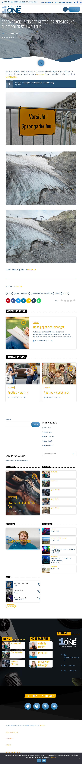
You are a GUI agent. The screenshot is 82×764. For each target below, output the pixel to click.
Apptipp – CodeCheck (56, 392)
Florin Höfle (18, 287)
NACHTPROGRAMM (54, 557)
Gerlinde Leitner (11, 76)
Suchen (8, 419)
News (4, 16)
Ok (39, 761)
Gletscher (9, 293)
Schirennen (35, 293)
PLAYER (74, 9)
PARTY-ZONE (53, 547)
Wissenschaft (12, 498)
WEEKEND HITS (53, 529)
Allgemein (11, 387)
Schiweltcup (43, 293)
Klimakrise (26, 293)
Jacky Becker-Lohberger (44, 664)
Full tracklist (10, 606)
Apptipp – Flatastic (47, 445)
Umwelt (57, 293)
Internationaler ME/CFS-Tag (22, 504)
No (44, 761)
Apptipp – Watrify (18, 392)
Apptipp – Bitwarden (48, 437)
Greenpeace (40, 74)
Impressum (42, 725)
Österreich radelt (47, 432)
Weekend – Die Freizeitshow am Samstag (58, 538)
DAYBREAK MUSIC (54, 566)
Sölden (51, 293)
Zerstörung (65, 293)
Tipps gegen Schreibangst (48, 327)
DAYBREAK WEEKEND (19, 541)
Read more (53, 757)
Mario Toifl (42, 653)
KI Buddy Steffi (46, 428)
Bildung (36, 322)
